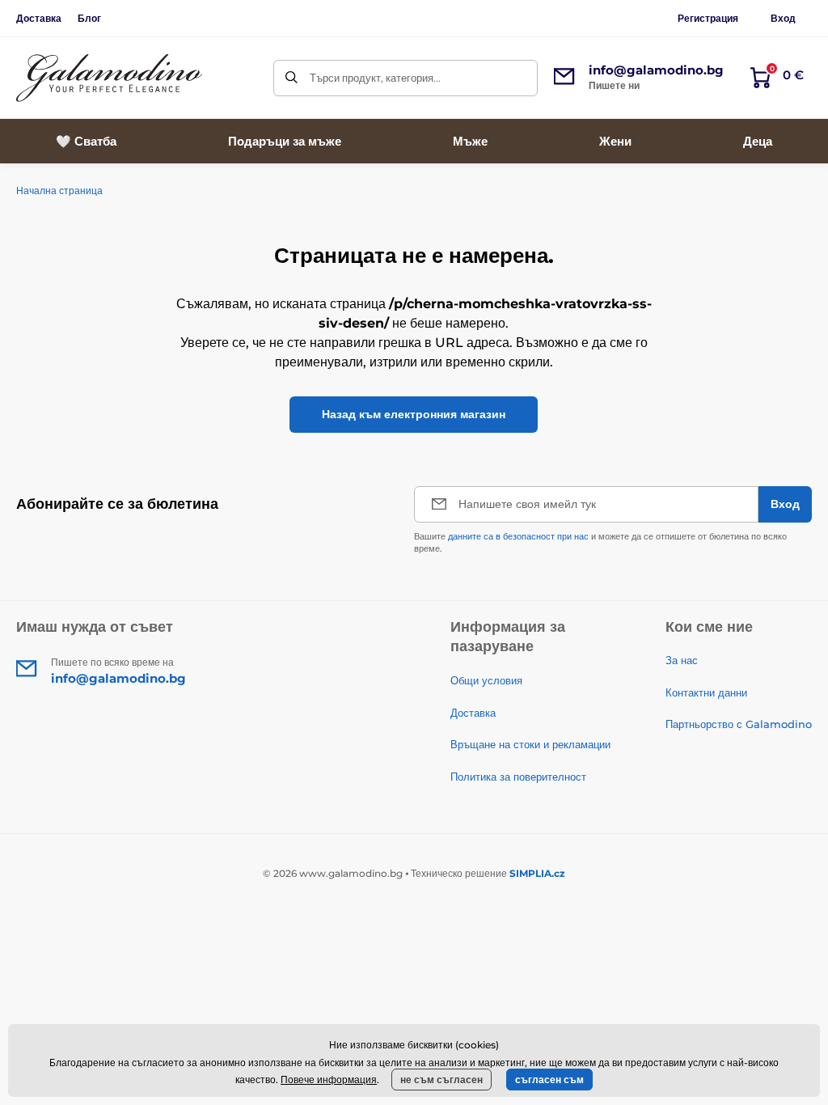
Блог (89, 18)
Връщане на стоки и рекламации (530, 744)
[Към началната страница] (109, 78)
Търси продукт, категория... (375, 77)
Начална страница (59, 190)
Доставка (38, 18)
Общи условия (486, 680)
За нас (681, 660)
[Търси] (291, 78)
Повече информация (329, 1079)
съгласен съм (549, 1079)
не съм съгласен (441, 1079)
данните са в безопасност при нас (518, 536)
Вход (783, 18)
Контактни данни (706, 692)
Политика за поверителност (518, 776)
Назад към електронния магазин (413, 414)
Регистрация (708, 18)
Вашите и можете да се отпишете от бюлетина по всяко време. (600, 542)
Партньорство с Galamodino (738, 724)
